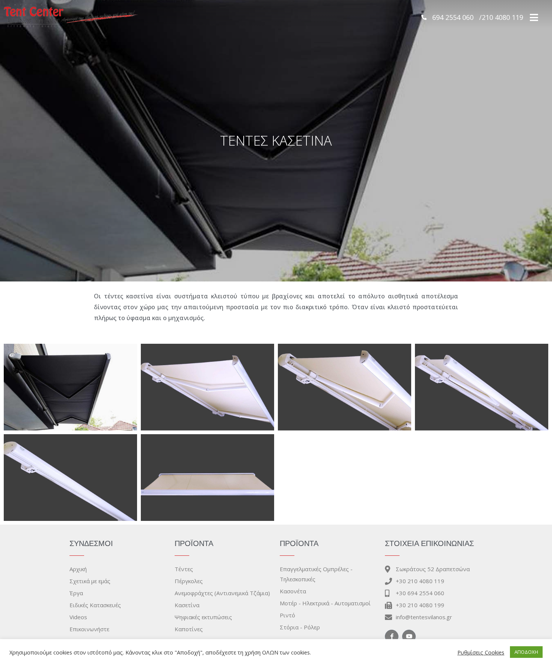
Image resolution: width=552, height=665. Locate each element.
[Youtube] (409, 636)
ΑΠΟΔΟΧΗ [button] (526, 651)
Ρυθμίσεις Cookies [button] (480, 652)
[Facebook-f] (391, 636)
